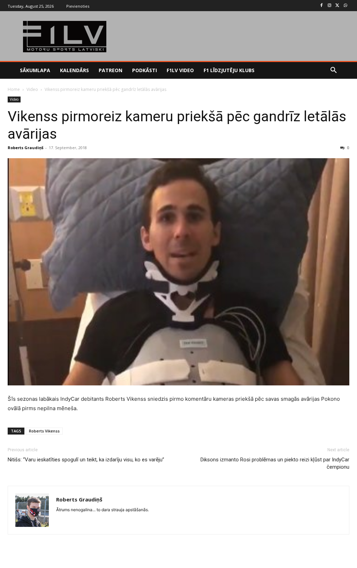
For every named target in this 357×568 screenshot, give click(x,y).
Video (32, 89)
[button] (333, 70)
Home (14, 89)
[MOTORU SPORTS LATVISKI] (65, 36)
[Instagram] (330, 6)
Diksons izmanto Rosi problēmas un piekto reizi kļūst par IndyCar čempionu (274, 463)
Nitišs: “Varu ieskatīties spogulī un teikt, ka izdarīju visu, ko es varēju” (86, 459)
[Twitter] (337, 6)
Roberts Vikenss (44, 430)
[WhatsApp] (345, 6)
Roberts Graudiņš (25, 147)
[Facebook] (322, 6)
